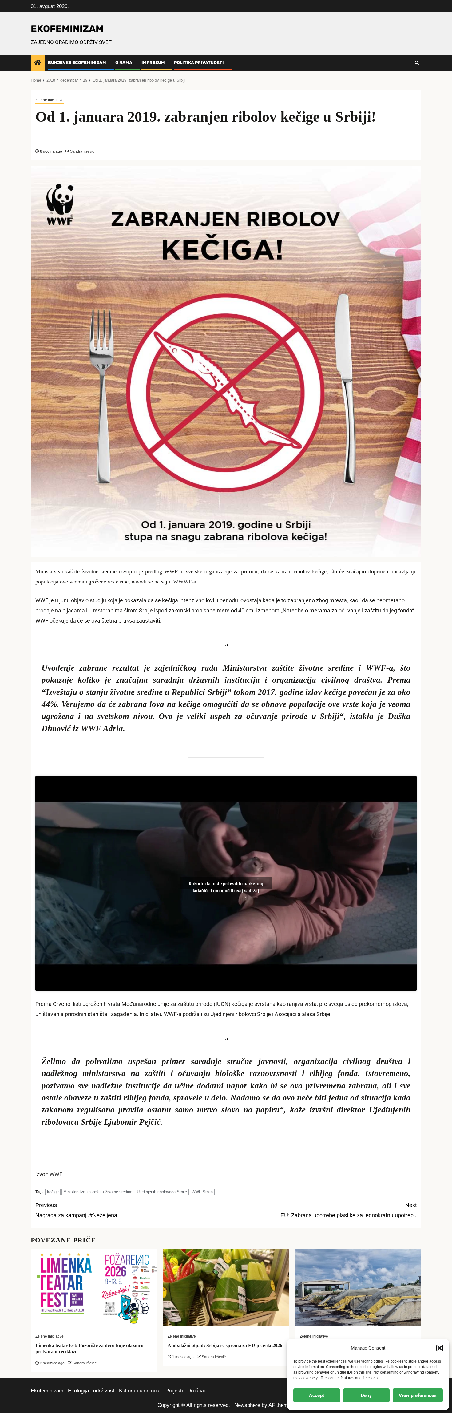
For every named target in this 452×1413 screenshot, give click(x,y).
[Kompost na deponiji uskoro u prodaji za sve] (358, 1287)
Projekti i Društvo (185, 1391)
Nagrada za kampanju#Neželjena (76, 1210)
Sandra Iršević (82, 151)
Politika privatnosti (199, 62)
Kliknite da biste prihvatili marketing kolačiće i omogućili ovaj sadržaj (226, 885)
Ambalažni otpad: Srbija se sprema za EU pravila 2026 (225, 1345)
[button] (440, 1348)
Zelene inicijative (49, 100)
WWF (56, 1174)
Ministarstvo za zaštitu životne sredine (97, 1191)
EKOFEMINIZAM (67, 28)
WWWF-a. (185, 582)
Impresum (153, 62)
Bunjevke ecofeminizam (77, 62)
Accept (316, 1395)
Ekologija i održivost (91, 1391)
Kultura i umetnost (140, 1391)
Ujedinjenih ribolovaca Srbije (162, 1191)
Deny (366, 1395)
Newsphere (247, 1405)
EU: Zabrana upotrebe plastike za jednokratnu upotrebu (348, 1210)
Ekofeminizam (47, 1391)
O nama (123, 62)
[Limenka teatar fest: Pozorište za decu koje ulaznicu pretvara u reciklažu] (94, 1287)
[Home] (37, 63)
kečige (53, 1191)
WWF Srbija (202, 1191)
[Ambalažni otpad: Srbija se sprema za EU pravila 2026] (226, 1287)
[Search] (417, 63)
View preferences (418, 1395)
